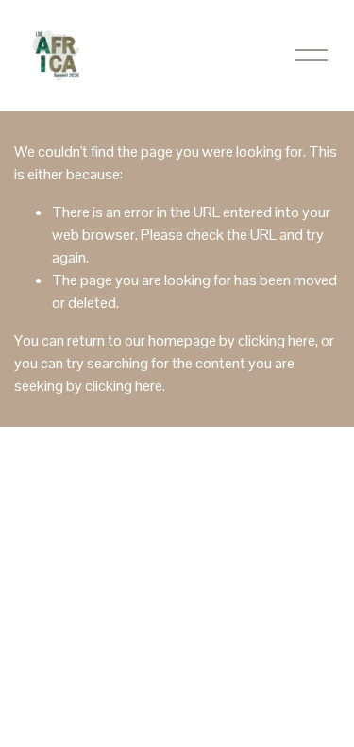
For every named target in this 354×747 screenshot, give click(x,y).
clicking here (276, 340)
